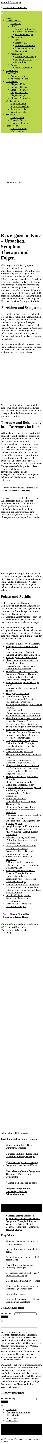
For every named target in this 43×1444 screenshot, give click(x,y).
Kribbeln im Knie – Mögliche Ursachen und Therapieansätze (20, 678)
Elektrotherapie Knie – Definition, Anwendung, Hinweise (22, 661)
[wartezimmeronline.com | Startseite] (14, 7)
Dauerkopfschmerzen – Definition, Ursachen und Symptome (22, 1300)
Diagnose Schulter (19, 89)
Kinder (14, 64)
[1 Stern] (5, 924)
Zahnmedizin (21, 51)
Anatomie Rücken (19, 78)
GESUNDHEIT (13, 20)
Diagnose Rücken (19, 87)
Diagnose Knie (18, 84)
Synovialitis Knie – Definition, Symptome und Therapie (21, 852)
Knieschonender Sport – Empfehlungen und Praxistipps (21, 697)
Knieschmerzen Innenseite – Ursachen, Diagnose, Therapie (20, 761)
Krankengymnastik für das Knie (21, 657)
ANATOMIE (12, 73)
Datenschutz (12, 1420)
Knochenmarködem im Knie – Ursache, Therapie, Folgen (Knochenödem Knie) (20, 873)
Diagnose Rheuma (19, 92)
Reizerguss (25, 1133)
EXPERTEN (12, 70)
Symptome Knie (18, 103)
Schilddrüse (21, 62)
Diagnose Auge (18, 95)
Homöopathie (21, 42)
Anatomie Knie (18, 76)
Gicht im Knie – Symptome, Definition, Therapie (19, 905)
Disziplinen (16, 37)
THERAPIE (11, 114)
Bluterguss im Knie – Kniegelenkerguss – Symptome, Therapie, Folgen (21, 801)
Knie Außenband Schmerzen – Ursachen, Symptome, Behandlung (23, 730)
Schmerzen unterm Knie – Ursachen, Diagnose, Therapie (23, 816)
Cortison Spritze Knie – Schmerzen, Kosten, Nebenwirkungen (23, 736)
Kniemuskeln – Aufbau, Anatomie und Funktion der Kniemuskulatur (22, 885)
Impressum (11, 1417)
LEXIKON (16, 23)
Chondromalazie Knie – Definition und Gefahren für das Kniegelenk (22, 766)
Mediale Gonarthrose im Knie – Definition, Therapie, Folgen (21, 783)
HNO (17, 40)
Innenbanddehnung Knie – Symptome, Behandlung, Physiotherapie (18, 898)
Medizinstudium (19, 128)
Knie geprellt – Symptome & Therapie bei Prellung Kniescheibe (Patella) (24, 704)
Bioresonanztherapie (25, 45)
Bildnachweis (12, 1415)
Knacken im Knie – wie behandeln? (23, 643)
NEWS (14, 26)
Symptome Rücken (20, 106)
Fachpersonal (12, 125)
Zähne (9, 1251)
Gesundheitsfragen (24, 34)
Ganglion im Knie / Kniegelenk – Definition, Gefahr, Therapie (22, 742)
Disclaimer (11, 1409)
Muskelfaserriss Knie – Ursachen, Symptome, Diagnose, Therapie (22, 672)
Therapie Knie (17, 117)
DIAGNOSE (12, 81)
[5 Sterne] (6, 927)
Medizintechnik (18, 131)
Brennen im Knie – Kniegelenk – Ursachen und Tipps (22, 880)
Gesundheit (32, 1249)
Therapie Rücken (19, 120)
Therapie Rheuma (19, 123)
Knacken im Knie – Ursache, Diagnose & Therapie (20, 772)
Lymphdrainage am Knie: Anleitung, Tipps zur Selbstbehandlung (23, 827)
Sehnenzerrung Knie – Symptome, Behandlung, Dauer (22, 866)
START (9, 17)
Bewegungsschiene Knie (17, 693)
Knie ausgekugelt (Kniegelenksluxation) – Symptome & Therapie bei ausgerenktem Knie (23, 713)
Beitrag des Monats (15, 1249)
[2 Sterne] (15, 924)
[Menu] (2, 13)
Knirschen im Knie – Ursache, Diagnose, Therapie (20, 747)
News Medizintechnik (26, 31)
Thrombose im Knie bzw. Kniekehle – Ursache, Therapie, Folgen (23, 719)
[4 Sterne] (35, 924)
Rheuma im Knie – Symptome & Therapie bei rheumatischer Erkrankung (20, 810)
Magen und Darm (23, 59)
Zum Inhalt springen (11, 2)
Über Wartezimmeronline (18, 1412)
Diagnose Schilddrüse (21, 98)
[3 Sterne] (25, 924)
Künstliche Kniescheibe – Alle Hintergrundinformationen (20, 667)
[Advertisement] (21, 156)
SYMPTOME (12, 100)
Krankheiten (16, 53)
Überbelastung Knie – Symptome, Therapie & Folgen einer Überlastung (24, 725)
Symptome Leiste (19, 109)
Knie (17, 1133)
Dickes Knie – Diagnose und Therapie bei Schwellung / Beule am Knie (23, 754)
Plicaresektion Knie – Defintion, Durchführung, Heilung (21, 847)
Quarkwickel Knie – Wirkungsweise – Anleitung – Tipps (23, 789)
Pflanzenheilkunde (24, 48)
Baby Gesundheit (23, 67)
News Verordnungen (25, 29)
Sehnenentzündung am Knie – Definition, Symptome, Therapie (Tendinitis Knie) (22, 840)
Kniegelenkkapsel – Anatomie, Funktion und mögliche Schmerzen (23, 653)
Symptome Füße (18, 112)
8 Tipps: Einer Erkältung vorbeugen (23, 1280)
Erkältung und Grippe (25, 56)
